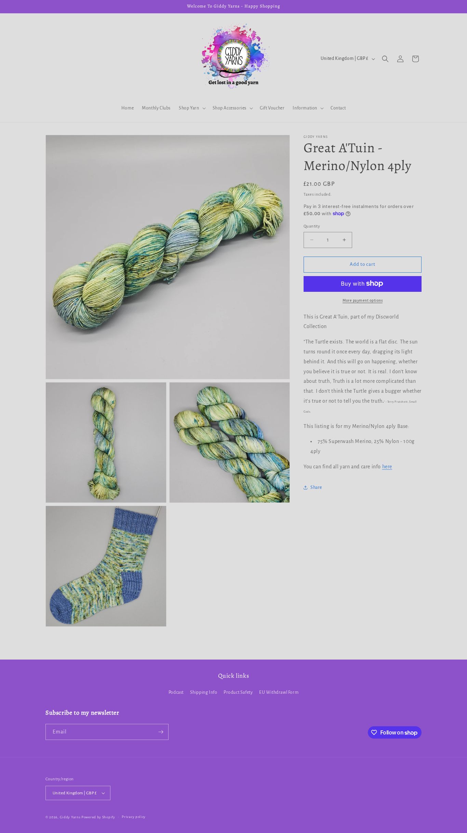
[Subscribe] (160, 732)
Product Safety (238, 692)
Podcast (176, 692)
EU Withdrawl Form (278, 692)
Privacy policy (134, 817)
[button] (191, 108)
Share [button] (316, 487)
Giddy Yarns (70, 817)
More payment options (363, 300)
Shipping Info (203, 692)
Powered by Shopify (98, 817)
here (387, 466)
